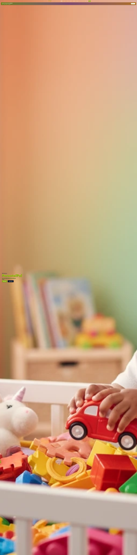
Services (4, 281)
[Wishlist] (86, 1)
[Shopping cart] (87, 1)
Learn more (10, 281)
